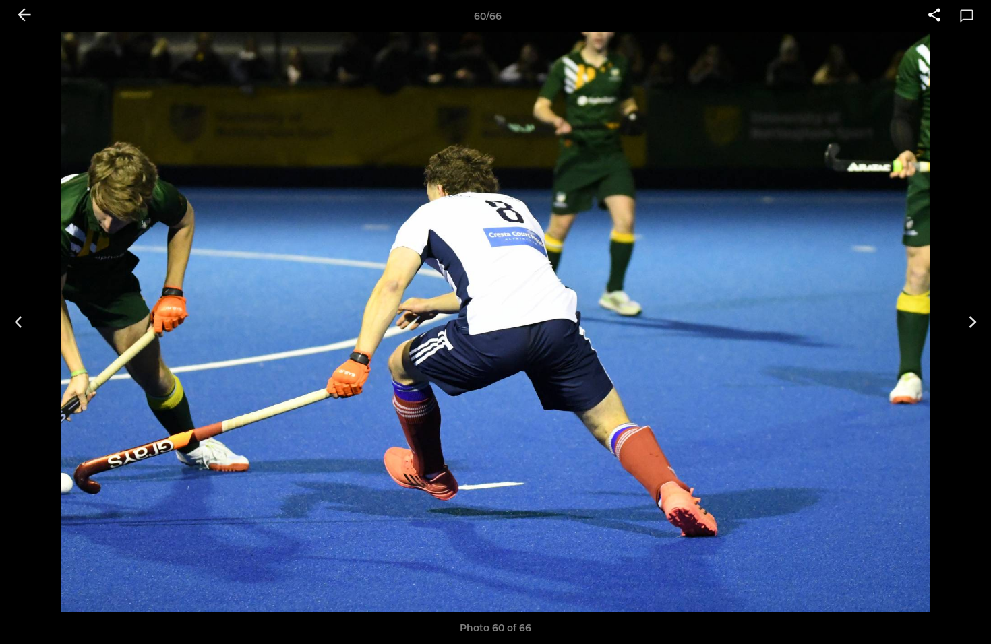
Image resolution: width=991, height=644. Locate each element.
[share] (934, 16)
